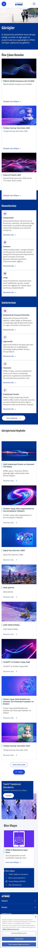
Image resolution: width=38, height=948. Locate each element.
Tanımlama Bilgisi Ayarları (19, 933)
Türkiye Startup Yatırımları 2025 (16, 128)
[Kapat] (36, 917)
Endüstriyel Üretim (11, 394)
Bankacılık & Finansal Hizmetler (16, 315)
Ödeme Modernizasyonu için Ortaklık (18, 81)
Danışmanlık (8, 218)
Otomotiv (7, 368)
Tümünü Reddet (19, 939)
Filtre (19, 772)
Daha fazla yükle (19, 765)
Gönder (8, 795)
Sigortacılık (7, 341)
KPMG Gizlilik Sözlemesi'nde (10, 929)
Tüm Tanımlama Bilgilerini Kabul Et (19, 944)
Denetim (6, 246)
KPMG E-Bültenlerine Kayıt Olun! (17, 851)
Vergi (5, 277)
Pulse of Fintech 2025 (12, 175)
